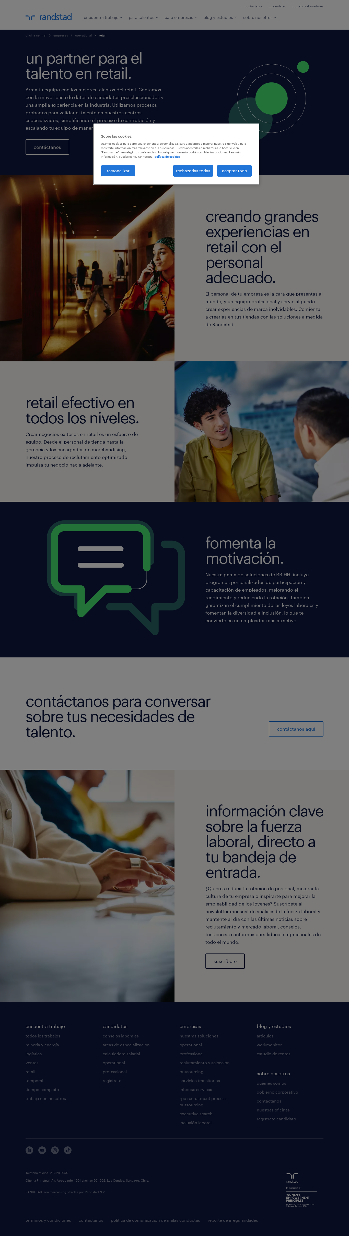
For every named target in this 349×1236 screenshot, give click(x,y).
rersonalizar (118, 170)
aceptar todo (234, 170)
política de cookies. (167, 156)
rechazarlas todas (193, 170)
